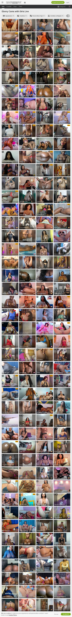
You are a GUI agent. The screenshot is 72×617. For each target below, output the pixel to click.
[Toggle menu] (2, 2)
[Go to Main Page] (13, 2)
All (68, 16)
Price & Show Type (37, 16)
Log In (67, 2)
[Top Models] (24, 2)
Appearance (8, 16)
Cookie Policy (13, 615)
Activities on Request (55, 16)
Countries (22, 16)
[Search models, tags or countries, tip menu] (69, 6)
